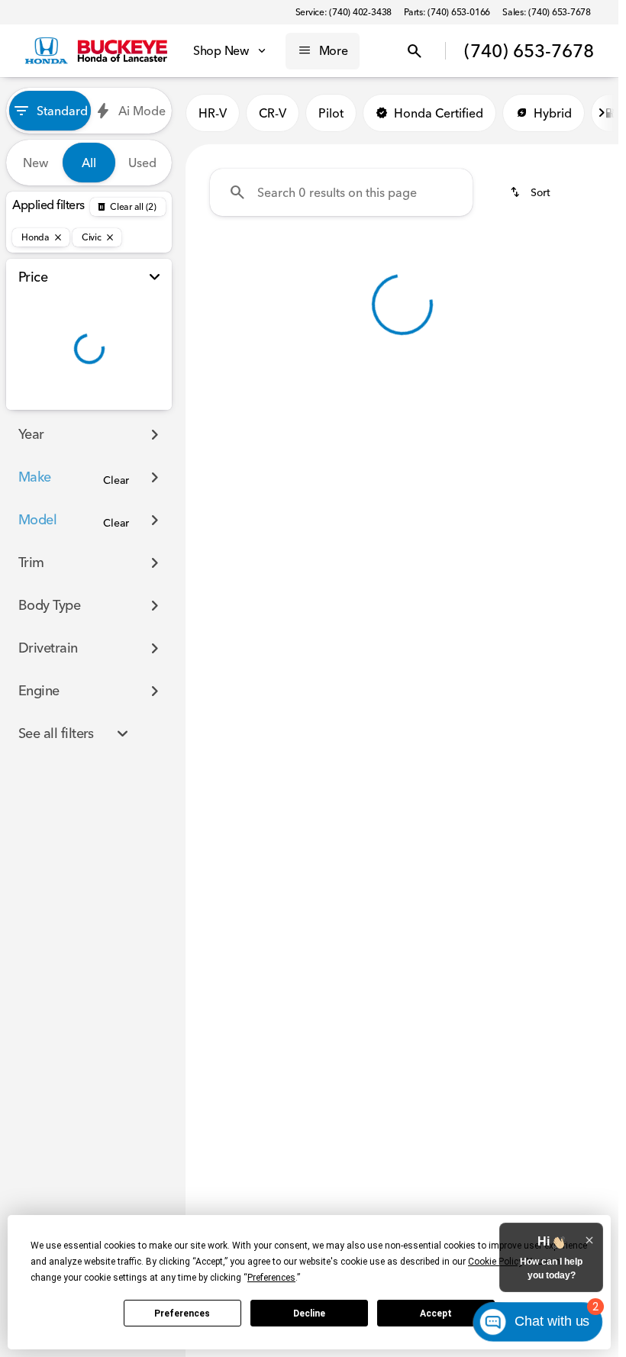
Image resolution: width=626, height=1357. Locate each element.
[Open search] (414, 51)
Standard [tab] (62, 110)
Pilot (331, 113)
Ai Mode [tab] (142, 110)
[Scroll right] (601, 113)
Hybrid (553, 113)
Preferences (182, 1313)
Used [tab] (142, 162)
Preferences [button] (271, 1277)
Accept (436, 1313)
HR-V (212, 113)
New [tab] (35, 162)
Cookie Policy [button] (495, 1261)
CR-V (272, 113)
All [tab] (89, 162)
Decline (309, 1313)
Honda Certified (438, 113)
